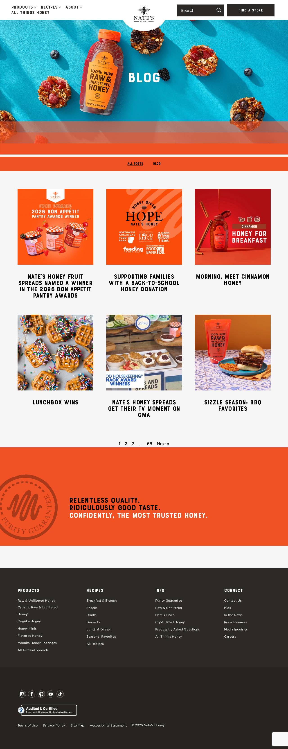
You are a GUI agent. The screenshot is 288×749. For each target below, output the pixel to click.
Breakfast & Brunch (101, 600)
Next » (163, 444)
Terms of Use (28, 725)
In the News (233, 615)
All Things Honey (30, 13)
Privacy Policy (54, 725)
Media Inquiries (236, 629)
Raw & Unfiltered (168, 608)
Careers (230, 636)
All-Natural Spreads (33, 650)
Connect (233, 590)
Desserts (93, 622)
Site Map (77, 725)
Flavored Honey (30, 635)
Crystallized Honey (170, 622)
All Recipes (95, 644)
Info (159, 590)
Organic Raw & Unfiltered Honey (38, 610)
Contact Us (233, 600)
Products (22, 7)
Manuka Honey (29, 621)
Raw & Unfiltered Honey (36, 600)
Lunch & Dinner (98, 629)
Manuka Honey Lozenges (37, 643)
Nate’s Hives (164, 615)
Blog (157, 164)
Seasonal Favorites (101, 636)
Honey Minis (27, 628)
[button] (35, 7)
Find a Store (250, 10)
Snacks (91, 608)
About (72, 7)
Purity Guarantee (168, 600)
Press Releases (235, 622)
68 (149, 444)
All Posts (135, 164)
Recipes (49, 7)
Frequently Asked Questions (177, 629)
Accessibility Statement (108, 725)
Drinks (91, 615)
